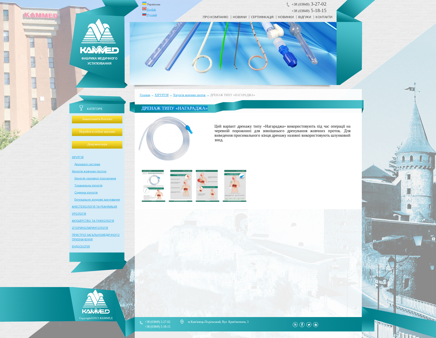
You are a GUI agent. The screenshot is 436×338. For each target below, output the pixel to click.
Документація (97, 144)
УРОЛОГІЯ (79, 213)
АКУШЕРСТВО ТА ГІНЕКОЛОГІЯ (93, 220)
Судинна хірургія (86, 192)
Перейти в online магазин (97, 131)
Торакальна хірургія (88, 185)
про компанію (215, 17)
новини (240, 17)
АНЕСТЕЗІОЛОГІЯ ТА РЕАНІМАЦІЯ (94, 206)
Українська (153, 4)
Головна (145, 95)
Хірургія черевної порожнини (95, 178)
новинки (286, 17)
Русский (151, 14)
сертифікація (262, 17)
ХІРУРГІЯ (162, 95)
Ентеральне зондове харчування (97, 199)
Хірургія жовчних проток (189, 95)
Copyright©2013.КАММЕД (96, 318)
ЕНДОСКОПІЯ (81, 246)
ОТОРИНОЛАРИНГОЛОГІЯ (90, 228)
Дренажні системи (87, 164)
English (151, 9)
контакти (324, 17)
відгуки (304, 17)
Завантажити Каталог (97, 119)
